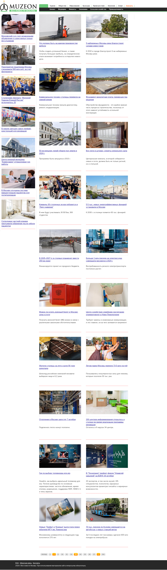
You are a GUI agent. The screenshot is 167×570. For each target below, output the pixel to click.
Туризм (52, 6)
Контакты (36, 563)
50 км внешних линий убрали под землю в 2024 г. (58, 152)
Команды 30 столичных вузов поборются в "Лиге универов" (58, 205)
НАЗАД (44, 554)
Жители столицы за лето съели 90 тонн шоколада (57, 367)
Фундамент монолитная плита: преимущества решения (106, 98)
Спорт (120, 6)
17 (94, 554)
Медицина (62, 9)
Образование (74, 6)
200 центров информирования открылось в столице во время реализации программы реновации (105, 422)
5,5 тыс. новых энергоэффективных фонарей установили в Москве (106, 205)
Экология (111, 6)
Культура (86, 6)
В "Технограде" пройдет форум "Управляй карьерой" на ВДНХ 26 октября (104, 474)
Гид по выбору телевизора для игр (54, 473)
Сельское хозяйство (98, 9)
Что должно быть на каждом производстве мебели (58, 44)
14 (80, 554)
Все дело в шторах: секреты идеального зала (106, 151)
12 (71, 554)
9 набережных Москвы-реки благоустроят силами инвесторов (105, 44)
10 (62, 554)
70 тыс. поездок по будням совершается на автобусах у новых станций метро (105, 528)
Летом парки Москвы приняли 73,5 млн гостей (106, 366)
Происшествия (99, 6)
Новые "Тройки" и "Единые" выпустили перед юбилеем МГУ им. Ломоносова (59, 528)
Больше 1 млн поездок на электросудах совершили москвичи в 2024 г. (104, 259)
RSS (17, 563)
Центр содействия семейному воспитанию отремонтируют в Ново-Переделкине (105, 313)
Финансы (72, 9)
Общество (62, 6)
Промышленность (116, 9)
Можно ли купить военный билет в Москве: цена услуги (58, 313)
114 (103, 554)
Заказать (129, 6)
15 (85, 554)
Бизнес (52, 9)
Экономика (83, 9)
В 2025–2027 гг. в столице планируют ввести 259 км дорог (59, 259)
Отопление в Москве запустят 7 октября (57, 419)
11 (66, 554)
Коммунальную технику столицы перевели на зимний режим (59, 98)
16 (89, 554)
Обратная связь (26, 563)
